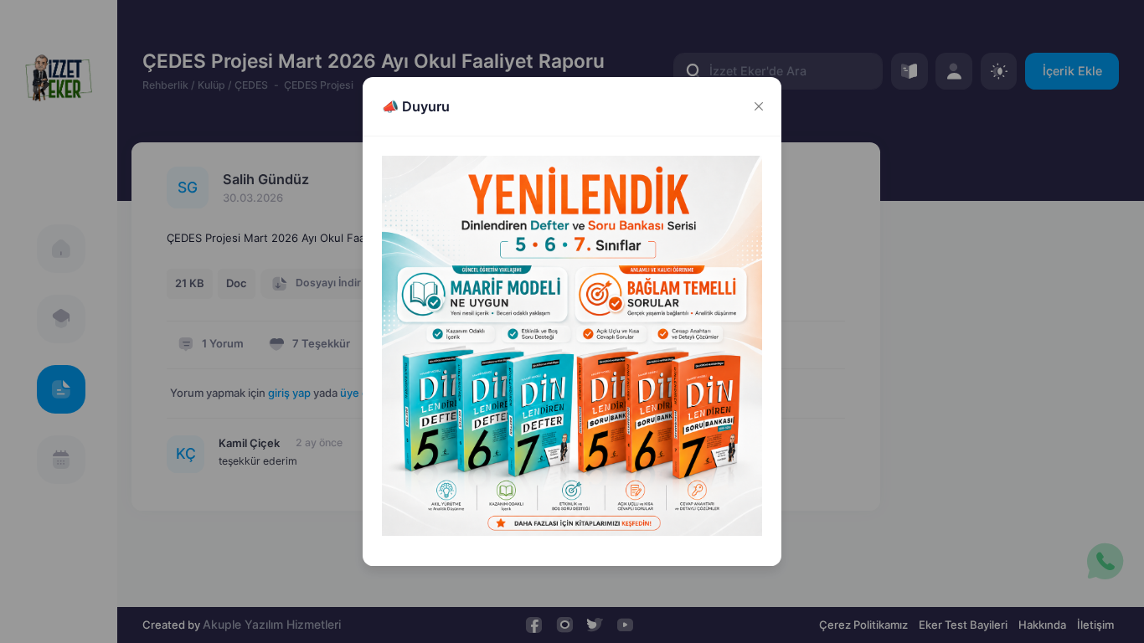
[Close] (758, 107)
